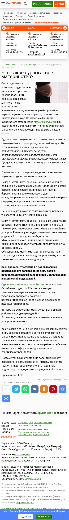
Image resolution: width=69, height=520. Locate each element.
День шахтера (55, 44)
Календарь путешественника (17, 22)
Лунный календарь (37, 16)
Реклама (47, 422)
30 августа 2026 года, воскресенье (57, 36)
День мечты (10, 44)
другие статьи (46, 412)
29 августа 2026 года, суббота (34, 36)
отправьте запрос (25, 502)
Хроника (57, 13)
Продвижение (36, 422)
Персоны (20, 16)
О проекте (23, 422)
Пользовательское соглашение (33, 432)
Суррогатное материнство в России (22, 284)
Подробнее (25, 516)
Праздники (8, 13)
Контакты (23, 425)
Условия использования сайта (33, 429)
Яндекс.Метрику (56, 511)
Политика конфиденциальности (33, 434)
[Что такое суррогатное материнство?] (62, 389)
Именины (21, 13)
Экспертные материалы (46, 22)
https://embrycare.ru (45, 121)
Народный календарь (39, 13)
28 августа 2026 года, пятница (12, 36)
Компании (7, 16)
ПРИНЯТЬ (43, 516)
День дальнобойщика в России (37, 45)
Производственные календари (18, 19)
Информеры (35, 425)
